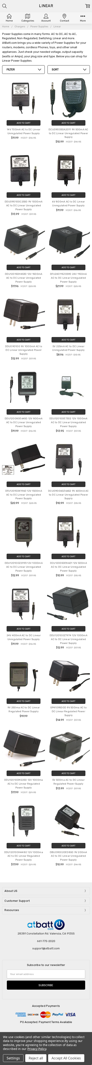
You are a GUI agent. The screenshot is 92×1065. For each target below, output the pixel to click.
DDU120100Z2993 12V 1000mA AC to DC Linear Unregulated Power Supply (24, 567)
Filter (11, 69)
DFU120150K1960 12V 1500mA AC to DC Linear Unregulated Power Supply (23, 495)
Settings (13, 1058)
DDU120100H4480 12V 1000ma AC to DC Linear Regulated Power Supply (23, 856)
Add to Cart (23, 123)
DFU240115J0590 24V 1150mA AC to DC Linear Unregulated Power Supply (68, 278)
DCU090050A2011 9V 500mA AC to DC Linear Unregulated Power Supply (68, 133)
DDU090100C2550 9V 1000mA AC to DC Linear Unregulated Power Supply (23, 205)
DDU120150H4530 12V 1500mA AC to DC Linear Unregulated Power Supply (23, 278)
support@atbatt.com (46, 948)
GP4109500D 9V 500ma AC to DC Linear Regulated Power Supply (68, 711)
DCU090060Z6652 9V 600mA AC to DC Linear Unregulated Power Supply (68, 495)
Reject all (36, 1058)
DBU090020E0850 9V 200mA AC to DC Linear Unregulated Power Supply (68, 856)
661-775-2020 (46, 941)
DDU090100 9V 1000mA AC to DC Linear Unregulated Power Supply (23, 350)
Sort (55, 69)
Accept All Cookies (66, 1058)
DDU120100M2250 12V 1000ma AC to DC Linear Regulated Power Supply (23, 784)
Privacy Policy (36, 1049)
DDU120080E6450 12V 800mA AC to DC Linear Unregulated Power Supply (23, 422)
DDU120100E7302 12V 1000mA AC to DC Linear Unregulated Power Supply (68, 422)
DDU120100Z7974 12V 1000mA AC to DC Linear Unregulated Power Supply (68, 639)
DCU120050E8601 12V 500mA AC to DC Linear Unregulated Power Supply (68, 567)
